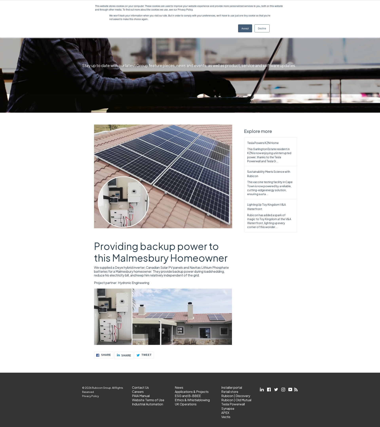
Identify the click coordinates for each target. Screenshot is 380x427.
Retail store (229, 392)
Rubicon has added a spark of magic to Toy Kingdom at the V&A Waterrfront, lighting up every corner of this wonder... (269, 221)
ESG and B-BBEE (188, 396)
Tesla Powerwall (233, 404)
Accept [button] (245, 28)
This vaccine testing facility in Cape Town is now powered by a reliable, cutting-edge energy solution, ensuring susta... (270, 188)
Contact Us (140, 387)
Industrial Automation (147, 404)
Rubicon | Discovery (235, 396)
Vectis (225, 417)
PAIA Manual (141, 396)
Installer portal (231, 387)
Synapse (227, 408)
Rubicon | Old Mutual (236, 400)
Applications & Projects (192, 392)
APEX (225, 413)
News (179, 387)
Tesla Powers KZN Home (263, 143)
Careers (138, 392)
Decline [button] (262, 28)
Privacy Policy (90, 396)
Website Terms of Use (148, 400)
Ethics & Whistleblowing (192, 400)
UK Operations (186, 404)
